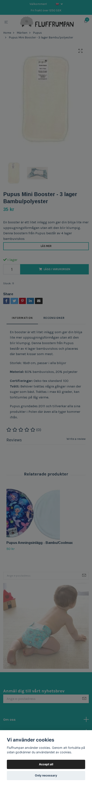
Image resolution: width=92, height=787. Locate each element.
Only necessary (46, 775)
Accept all (46, 764)
